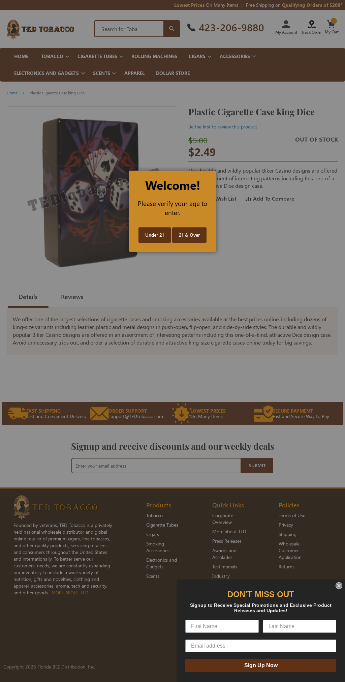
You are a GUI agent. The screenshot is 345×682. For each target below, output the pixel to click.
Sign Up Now (261, 665)
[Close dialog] (339, 585)
